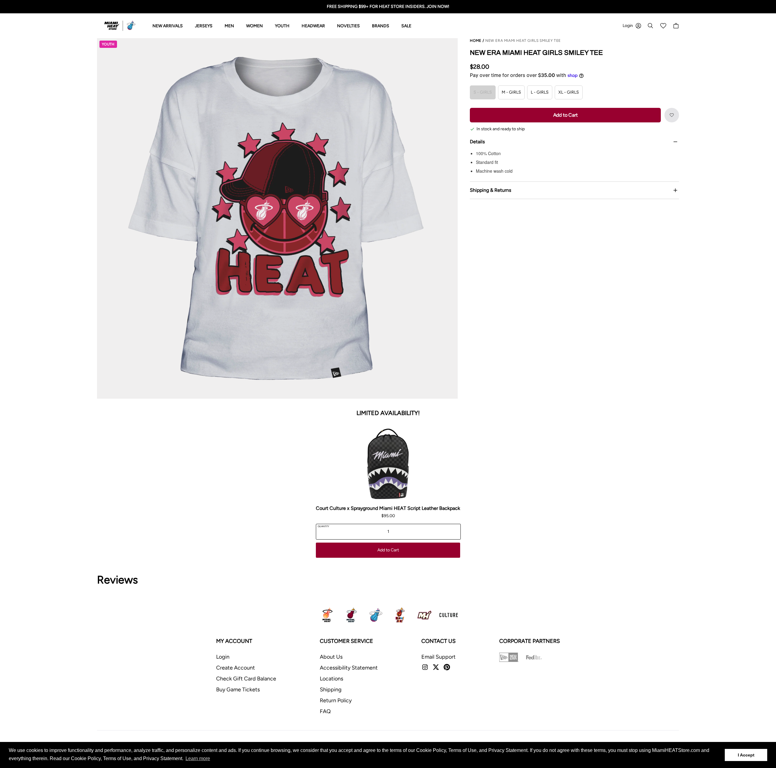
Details (477, 142)
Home (475, 40)
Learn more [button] (198, 758)
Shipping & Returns (490, 190)
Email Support (438, 656)
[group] (277, 218)
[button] (671, 115)
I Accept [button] (746, 755)
